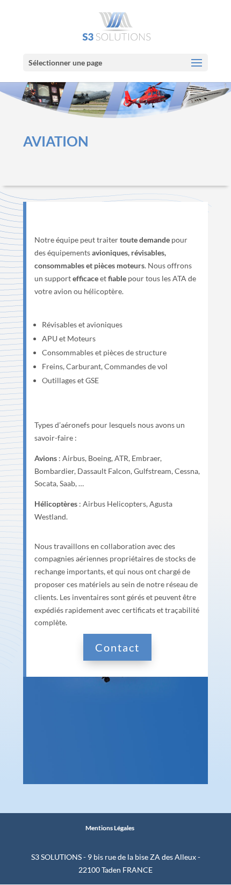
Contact (117, 647)
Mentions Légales (109, 828)
